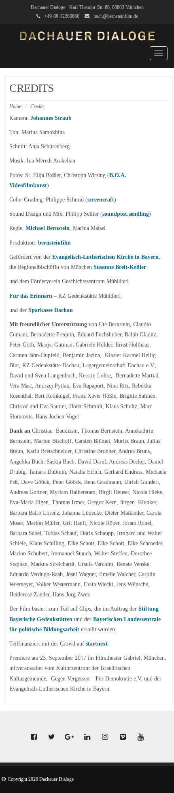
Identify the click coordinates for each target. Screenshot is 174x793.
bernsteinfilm (54, 243)
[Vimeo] (123, 737)
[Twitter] (51, 737)
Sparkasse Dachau (50, 310)
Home (15, 106)
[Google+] (69, 737)
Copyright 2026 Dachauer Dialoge (41, 779)
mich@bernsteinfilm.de (115, 16)
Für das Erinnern (30, 296)
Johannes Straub (51, 118)
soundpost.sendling (125, 214)
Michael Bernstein (47, 228)
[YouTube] (140, 737)
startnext (97, 644)
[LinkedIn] (87, 737)
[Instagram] (105, 737)
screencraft (100, 200)
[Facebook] (33, 737)
